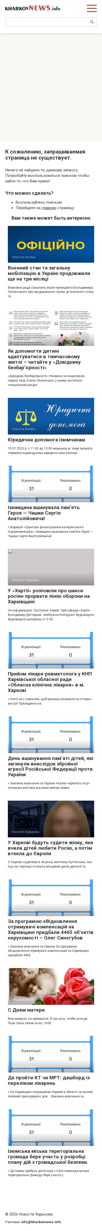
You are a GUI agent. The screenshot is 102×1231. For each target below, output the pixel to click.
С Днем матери (26, 1010)
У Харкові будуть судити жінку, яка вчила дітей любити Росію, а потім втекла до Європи (50, 848)
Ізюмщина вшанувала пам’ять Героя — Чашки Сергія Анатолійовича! (44, 512)
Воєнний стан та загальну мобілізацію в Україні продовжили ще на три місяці (49, 273)
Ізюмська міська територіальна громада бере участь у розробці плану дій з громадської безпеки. (48, 1156)
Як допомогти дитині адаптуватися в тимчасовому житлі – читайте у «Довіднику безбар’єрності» (44, 359)
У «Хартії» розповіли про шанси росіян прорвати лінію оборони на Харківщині (49, 596)
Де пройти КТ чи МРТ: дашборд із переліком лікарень (49, 1080)
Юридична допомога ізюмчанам (46, 440)
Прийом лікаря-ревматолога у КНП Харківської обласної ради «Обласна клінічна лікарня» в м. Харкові (50, 682)
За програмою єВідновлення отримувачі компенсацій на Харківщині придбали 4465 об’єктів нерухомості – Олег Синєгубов (50, 929)
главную (49, 207)
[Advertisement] (51, 87)
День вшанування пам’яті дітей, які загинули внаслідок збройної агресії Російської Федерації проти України (50, 766)
